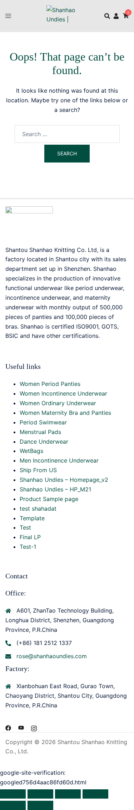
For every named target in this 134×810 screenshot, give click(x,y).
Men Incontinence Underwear (59, 460)
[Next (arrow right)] (40, 805)
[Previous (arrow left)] (13, 805)
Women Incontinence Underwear (63, 393)
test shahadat (38, 508)
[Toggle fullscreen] (40, 794)
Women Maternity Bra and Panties (65, 412)
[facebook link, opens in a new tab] (8, 727)
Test (25, 527)
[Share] (68, 794)
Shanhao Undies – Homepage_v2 (64, 479)
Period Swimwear (43, 422)
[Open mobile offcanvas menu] (8, 16)
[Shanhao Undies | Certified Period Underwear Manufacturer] (67, 15)
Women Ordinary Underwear (58, 403)
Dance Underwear (44, 441)
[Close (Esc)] (95, 794)
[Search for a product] (107, 16)
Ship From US (38, 470)
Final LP (30, 537)
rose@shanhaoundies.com (51, 656)
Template (32, 518)
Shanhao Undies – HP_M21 (55, 489)
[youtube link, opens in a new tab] (21, 727)
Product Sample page (49, 498)
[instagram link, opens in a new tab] (34, 727)
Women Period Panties (50, 383)
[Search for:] (67, 134)
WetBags (31, 450)
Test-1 (28, 546)
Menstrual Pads (40, 431)
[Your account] (116, 16)
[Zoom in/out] (13, 794)
